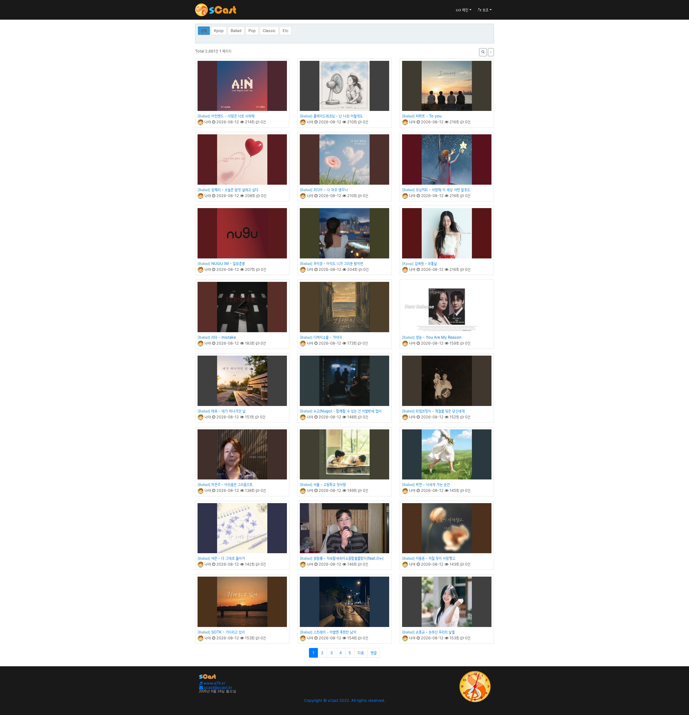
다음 (361, 652)
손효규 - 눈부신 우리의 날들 (435, 632)
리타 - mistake (223, 337)
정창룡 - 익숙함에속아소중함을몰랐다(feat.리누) (349, 558)
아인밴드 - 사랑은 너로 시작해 (233, 116)
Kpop (219, 30)
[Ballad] (204, 116)
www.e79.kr (213, 683)
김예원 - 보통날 (426, 263)
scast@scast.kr (217, 687)
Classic (269, 30)
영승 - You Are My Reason (438, 337)
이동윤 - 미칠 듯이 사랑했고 (435, 558)
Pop (252, 30)
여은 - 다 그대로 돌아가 (228, 558)
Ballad (236, 30)
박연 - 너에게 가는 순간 (433, 484)
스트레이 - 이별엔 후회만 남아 (335, 632)
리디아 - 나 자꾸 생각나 (331, 189)
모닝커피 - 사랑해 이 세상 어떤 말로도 (443, 189)
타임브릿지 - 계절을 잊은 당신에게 (440, 411)
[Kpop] (408, 263)
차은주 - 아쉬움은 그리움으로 (231, 484)
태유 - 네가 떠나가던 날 (228, 411)
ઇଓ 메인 (462, 10)
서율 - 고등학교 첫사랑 (330, 484)
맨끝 (374, 652)
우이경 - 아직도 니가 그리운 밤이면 (338, 263)
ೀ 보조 (482, 10)
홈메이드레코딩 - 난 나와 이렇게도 (338, 116)
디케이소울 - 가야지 (328, 337)
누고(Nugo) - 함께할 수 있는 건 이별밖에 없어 (347, 411)
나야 (207, 122)
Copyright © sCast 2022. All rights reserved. (344, 700)
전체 (204, 30)
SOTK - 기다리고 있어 (228, 632)
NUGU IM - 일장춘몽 (228, 263)
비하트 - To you (428, 116)
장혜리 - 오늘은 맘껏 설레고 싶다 (234, 189)
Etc (286, 30)
